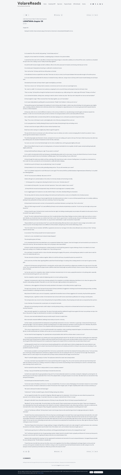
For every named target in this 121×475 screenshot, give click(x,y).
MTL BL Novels (76, 4)
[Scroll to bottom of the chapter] (93, 15)
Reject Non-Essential (98, 472)
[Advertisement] (60, 42)
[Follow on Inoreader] (28, 451)
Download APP (51, 4)
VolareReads (29, 3)
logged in (59, 465)
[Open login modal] (91, 4)
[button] (57, 452)
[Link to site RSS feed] (102, 4)
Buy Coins (59, 4)
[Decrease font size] (24, 15)
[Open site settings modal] (100, 4)
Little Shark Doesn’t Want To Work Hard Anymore (35, 19)
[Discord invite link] (93, 4)
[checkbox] (98, 4)
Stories (84, 4)
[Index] (61, 452)
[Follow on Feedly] (26, 451)
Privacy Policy (40, 473)
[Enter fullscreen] (62, 15)
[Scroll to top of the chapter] (93, 452)
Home (45, 4)
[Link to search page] (95, 4)
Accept (91, 472)
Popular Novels (67, 4)
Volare (25, 23)
